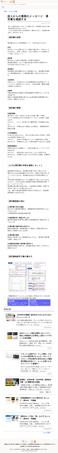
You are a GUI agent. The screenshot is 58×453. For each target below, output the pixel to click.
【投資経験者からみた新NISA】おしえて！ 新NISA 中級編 (34, 399)
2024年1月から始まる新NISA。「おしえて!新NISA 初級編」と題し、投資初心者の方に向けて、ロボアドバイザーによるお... (36, 424)
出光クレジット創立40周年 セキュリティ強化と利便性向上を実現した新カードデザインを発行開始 (35, 335)
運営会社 (6, 444)
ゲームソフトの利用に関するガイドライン (47, 444)
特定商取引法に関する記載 (34, 444)
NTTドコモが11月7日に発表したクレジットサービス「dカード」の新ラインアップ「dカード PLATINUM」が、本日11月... (36, 369)
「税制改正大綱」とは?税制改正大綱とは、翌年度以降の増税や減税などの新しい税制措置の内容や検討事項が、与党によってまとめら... (36, 387)
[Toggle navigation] (3, 7)
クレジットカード (47, 327)
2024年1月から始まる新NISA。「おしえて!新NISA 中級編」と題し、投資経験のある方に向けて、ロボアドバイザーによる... (35, 406)
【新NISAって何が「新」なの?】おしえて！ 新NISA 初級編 (35, 417)
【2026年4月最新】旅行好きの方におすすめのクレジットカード (33, 316)
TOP (5, 11)
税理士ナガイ (48, 392)
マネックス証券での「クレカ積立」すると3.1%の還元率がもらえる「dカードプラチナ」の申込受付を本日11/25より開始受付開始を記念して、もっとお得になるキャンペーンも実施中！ (36, 359)
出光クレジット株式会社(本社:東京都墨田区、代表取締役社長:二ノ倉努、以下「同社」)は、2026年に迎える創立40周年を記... (35, 343)
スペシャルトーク (47, 410)
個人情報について (23, 446)
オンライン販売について (24, 444)
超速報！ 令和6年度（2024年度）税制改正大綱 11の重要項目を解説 (35, 381)
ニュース (49, 348)
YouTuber (42, 392)
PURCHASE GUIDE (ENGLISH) (33, 446)
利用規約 (17, 444)
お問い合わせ (12, 444)
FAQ (9, 444)
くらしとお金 (13, 11)
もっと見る (46, 432)
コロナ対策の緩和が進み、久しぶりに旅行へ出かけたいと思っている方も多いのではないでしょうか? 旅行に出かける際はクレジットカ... (34, 322)
